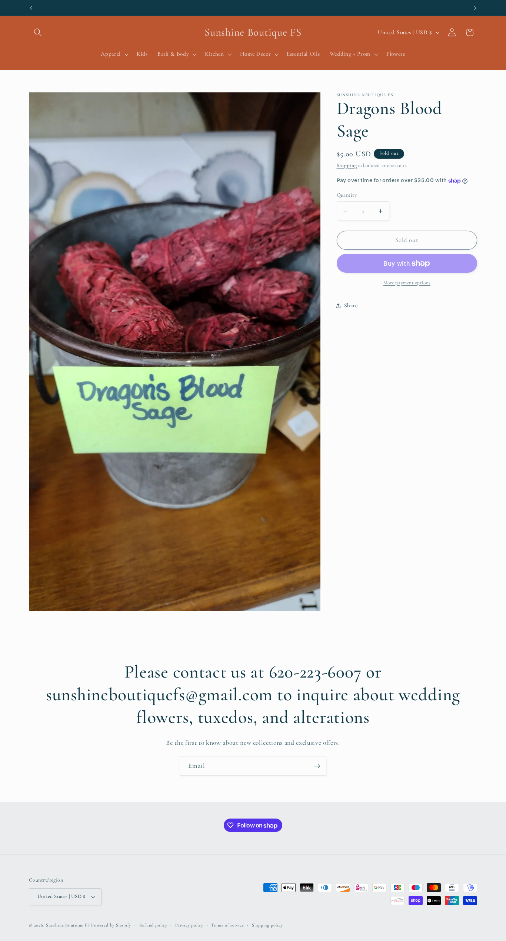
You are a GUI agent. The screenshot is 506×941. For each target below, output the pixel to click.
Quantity (347, 195)
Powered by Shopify (111, 925)
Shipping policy (267, 925)
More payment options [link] (406, 283)
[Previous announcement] (31, 8)
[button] (38, 32)
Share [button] (351, 305)
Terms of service (227, 925)
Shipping (347, 165)
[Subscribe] (317, 766)
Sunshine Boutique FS (68, 925)
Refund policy (153, 925)
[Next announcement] (475, 8)
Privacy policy (189, 925)
